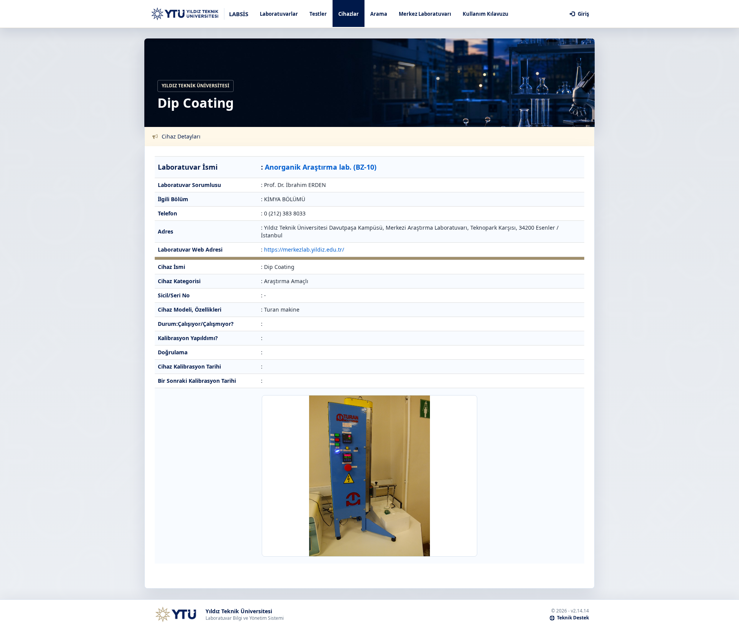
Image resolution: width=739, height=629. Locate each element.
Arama (378, 13)
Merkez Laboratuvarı (425, 13)
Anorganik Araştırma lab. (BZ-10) (320, 167)
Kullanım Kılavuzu (485, 13)
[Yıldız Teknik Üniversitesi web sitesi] (175, 614)
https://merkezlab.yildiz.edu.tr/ (304, 249)
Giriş (583, 13)
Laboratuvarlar (279, 13)
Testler (318, 13)
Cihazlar (348, 13)
